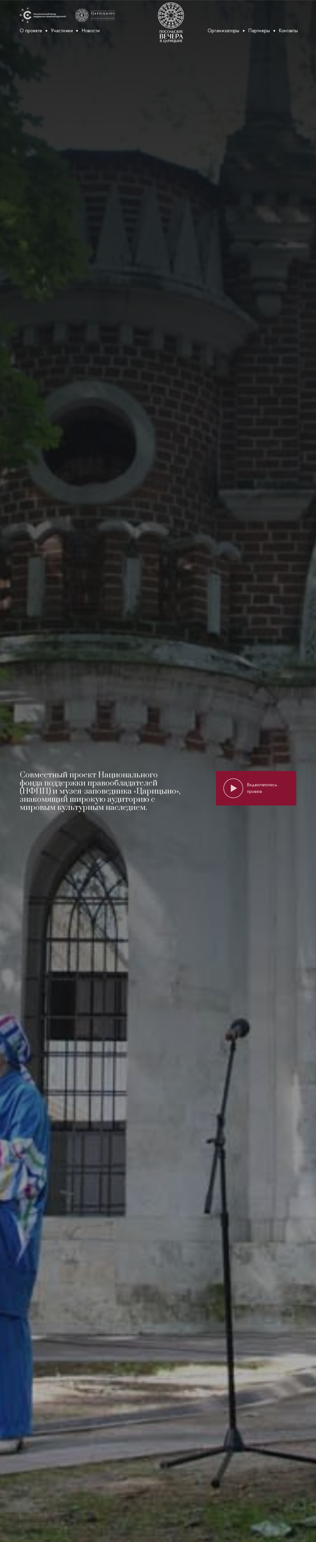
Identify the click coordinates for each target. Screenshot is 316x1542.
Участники (62, 30)
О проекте (31, 30)
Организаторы (223, 30)
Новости (90, 30)
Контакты (288, 30)
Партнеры (259, 30)
